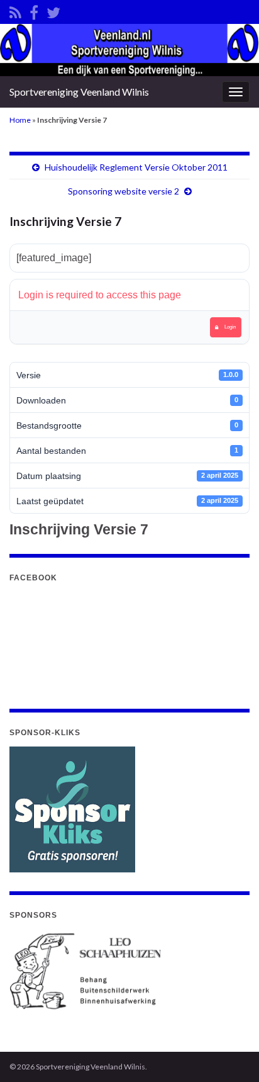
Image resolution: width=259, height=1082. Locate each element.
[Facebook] (34, 10)
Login (230, 327)
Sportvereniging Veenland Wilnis (79, 92)
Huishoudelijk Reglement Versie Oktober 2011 (136, 167)
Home (20, 120)
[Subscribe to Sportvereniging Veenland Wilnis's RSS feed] (15, 10)
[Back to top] (230, 1053)
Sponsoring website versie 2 (123, 191)
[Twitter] (53, 10)
